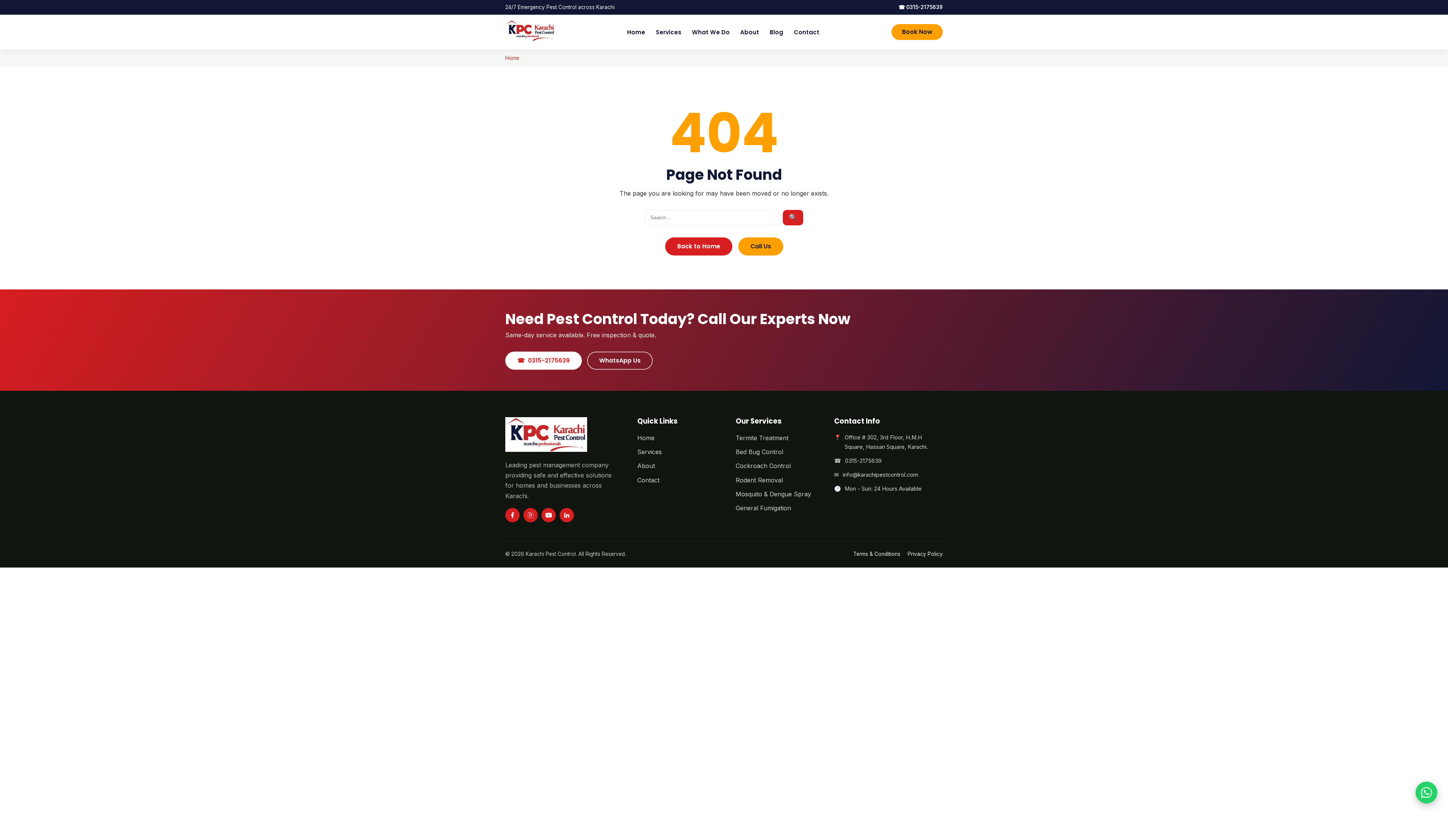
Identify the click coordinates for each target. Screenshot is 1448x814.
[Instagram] (530, 515)
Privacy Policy (925, 554)
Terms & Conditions (876, 554)
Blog (776, 32)
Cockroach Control (763, 466)
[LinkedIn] (567, 515)
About (749, 32)
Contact (806, 32)
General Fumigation (763, 508)
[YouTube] (548, 515)
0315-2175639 (921, 7)
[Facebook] (512, 515)
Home (636, 32)
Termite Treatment (762, 438)
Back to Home (698, 246)
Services (668, 32)
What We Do (711, 32)
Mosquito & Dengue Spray (773, 494)
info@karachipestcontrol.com (880, 474)
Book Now (917, 32)
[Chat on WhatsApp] (1426, 792)
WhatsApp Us (620, 360)
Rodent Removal (759, 480)
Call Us (760, 246)
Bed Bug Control (759, 452)
